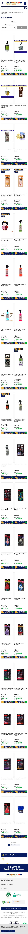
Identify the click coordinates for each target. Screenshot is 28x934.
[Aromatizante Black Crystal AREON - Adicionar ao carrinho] (12, 387)
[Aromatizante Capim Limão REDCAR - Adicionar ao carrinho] (26, 522)
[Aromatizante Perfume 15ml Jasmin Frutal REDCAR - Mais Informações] (20, 674)
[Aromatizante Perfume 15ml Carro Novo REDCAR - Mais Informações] (20, 450)
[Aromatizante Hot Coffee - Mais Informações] (7, 136)
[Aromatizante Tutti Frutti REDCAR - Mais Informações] (20, 584)
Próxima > (16, 845)
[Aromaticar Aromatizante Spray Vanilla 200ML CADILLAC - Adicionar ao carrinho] (26, 432)
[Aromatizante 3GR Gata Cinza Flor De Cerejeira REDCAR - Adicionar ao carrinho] (26, 73)
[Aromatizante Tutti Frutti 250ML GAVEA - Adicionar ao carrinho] (26, 343)
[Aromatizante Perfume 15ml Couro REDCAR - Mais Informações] (7, 495)
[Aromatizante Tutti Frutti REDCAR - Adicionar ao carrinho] (26, 612)
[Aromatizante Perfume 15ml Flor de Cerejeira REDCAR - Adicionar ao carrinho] (12, 746)
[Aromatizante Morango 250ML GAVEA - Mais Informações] (7, 270)
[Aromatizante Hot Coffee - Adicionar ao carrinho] (12, 163)
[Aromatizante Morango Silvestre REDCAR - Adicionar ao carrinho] (12, 836)
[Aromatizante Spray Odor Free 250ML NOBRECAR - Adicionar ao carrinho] (12, 432)
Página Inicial (4, 12)
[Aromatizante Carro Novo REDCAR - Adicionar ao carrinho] (26, 567)
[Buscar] (25, 8)
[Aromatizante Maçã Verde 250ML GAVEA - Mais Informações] (20, 225)
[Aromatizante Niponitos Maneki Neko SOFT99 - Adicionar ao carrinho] (12, 208)
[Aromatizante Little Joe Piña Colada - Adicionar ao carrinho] (26, 163)
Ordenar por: (8, 25)
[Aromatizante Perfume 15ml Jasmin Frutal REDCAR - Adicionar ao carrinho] (26, 702)
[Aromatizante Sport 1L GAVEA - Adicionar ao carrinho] (12, 343)
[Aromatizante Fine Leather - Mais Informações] (20, 91)
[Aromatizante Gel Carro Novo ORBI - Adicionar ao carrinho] (26, 836)
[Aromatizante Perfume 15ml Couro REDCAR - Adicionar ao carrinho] (12, 522)
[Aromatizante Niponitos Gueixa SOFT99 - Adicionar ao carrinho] (12, 253)
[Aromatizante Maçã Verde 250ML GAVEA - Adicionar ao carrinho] (26, 253)
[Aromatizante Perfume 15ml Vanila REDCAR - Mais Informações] (20, 764)
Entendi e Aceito (8, 931)
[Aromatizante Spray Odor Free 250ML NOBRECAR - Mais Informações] (7, 405)
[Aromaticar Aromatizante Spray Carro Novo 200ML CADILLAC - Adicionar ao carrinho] (12, 477)
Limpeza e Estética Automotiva (16, 12)
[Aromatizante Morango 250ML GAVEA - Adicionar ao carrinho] (12, 298)
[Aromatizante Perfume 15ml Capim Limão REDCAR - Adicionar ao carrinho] (12, 702)
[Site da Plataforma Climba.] (14, 923)
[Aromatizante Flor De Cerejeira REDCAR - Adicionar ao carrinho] (12, 567)
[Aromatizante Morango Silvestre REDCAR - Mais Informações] (7, 809)
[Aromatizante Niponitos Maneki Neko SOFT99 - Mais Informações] (7, 181)
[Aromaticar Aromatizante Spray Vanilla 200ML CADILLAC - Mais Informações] (20, 405)
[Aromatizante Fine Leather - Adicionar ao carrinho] (26, 118)
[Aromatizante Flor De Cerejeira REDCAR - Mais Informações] (7, 539)
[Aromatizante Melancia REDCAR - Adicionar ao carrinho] (12, 612)
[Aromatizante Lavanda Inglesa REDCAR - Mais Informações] (7, 629)
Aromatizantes (4, 13)
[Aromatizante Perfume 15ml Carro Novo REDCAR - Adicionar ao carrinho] (26, 477)
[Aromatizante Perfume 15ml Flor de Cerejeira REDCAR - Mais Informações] (7, 719)
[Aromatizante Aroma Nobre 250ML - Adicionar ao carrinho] (12, 73)
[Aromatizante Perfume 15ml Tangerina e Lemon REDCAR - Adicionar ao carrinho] (26, 746)
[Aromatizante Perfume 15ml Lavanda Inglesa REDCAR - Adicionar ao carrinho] (12, 791)
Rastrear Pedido (9, 880)
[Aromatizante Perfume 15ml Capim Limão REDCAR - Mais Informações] (7, 674)
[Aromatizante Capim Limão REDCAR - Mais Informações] (20, 495)
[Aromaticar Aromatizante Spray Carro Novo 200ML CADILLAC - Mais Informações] (7, 450)
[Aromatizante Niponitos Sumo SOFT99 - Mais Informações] (20, 181)
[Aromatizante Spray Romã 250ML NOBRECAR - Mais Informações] (20, 360)
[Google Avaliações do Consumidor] (18, 902)
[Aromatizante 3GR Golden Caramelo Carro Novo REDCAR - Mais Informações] (7, 91)
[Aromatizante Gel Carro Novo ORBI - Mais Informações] (20, 809)
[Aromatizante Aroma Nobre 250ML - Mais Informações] (7, 46)
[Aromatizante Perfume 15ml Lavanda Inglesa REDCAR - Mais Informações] (7, 764)
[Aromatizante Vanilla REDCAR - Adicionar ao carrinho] (26, 657)
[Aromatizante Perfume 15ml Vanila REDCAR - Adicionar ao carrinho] (26, 791)
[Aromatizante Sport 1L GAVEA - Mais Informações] (7, 315)
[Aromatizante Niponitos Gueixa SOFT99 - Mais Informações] (7, 225)
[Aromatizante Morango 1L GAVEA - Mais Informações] (20, 270)
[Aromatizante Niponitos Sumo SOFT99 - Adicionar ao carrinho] (26, 208)
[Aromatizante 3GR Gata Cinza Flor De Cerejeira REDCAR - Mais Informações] (20, 46)
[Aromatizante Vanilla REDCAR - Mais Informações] (20, 629)
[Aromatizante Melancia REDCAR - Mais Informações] (7, 584)
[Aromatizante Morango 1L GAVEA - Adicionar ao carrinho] (26, 298)
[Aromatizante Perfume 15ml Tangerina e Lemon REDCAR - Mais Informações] (20, 719)
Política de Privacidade (15, 927)
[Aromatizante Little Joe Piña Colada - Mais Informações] (20, 136)
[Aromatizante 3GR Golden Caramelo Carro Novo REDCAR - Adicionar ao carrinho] (12, 118)
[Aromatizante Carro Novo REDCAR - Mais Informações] (20, 539)
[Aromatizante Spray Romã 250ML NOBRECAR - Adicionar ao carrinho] (26, 387)
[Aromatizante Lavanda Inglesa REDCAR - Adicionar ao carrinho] (12, 657)
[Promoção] (5, 169)
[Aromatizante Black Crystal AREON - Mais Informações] (7, 360)
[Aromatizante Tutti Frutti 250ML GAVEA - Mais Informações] (20, 315)
